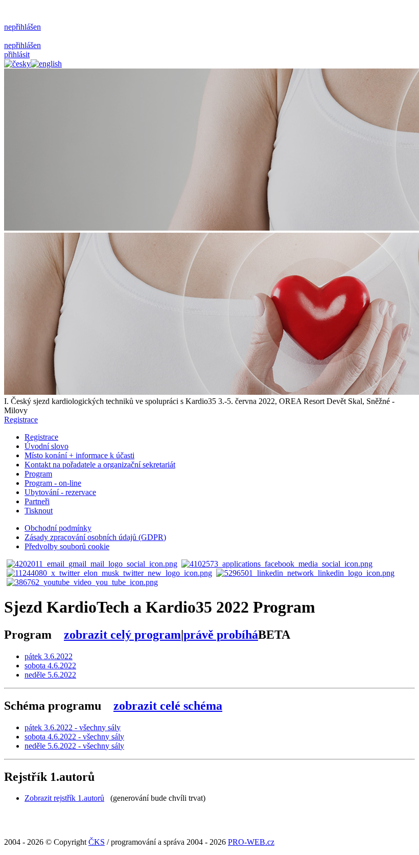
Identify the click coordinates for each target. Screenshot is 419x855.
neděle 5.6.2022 (50, 674)
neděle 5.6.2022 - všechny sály (74, 745)
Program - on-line (53, 483)
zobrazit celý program (122, 634)
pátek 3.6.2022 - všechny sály (73, 727)
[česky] (17, 63)
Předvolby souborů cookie (67, 546)
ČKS (96, 842)
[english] (46, 63)
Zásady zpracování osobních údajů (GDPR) (95, 537)
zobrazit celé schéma (167, 705)
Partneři (37, 501)
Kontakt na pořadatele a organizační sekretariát (100, 464)
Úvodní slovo (46, 446)
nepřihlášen (22, 26)
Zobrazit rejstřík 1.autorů (64, 798)
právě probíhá (220, 634)
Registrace (21, 419)
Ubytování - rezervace (60, 492)
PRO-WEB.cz (251, 842)
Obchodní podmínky (58, 528)
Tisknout (39, 510)
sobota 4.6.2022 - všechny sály (74, 736)
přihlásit (17, 54)
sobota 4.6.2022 (50, 665)
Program (38, 473)
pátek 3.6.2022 (49, 656)
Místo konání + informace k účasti (79, 455)
